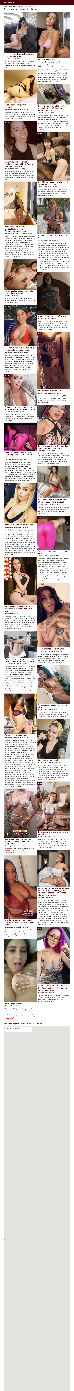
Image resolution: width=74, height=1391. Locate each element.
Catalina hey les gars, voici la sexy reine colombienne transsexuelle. (20, 660)
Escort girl (7, 6)
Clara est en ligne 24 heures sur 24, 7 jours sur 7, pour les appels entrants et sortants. (52, 988)
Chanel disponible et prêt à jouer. (53, 316)
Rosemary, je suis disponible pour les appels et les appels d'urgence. (20, 408)
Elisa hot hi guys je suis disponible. (15, 106)
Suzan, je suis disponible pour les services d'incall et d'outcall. (53, 447)
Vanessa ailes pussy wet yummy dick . (52, 706)
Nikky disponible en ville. (16, 1003)
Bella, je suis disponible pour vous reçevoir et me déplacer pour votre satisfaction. (53, 108)
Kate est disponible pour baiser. (19, 525)
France (15, 6)
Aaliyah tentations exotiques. (51, 649)
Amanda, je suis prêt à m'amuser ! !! (53, 236)
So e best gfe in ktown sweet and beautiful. (53, 833)
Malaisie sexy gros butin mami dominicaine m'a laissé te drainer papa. (19, 922)
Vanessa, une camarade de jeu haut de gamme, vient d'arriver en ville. (20, 454)
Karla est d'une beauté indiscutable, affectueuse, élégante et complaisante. (16, 229)
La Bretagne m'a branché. (49, 391)
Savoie (21, 6)
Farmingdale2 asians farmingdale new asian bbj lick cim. (19, 292)
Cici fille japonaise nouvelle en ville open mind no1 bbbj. (53, 183)
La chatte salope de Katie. (50, 59)
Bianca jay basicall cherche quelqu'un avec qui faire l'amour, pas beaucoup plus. (19, 164)
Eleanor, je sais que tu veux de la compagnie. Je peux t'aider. (19, 349)
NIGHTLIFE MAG (9, 2)
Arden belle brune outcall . (16, 735)
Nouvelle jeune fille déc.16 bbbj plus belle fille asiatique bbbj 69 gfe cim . (19, 608)
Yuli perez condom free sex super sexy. (53, 552)
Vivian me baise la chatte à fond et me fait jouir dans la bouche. (52, 501)
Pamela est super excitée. (49, 760)
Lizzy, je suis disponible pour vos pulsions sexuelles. (19, 55)
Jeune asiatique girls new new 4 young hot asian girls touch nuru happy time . (19, 841)
